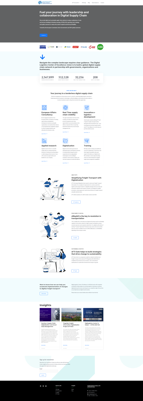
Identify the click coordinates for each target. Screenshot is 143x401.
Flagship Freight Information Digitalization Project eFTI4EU (71, 325)
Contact (102, 2)
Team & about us (95, 2)
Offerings (84, 2)
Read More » (43, 345)
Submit (42, 375)
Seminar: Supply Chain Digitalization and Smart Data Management (49, 325)
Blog (89, 2)
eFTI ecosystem (75, 2)
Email (41, 368)
